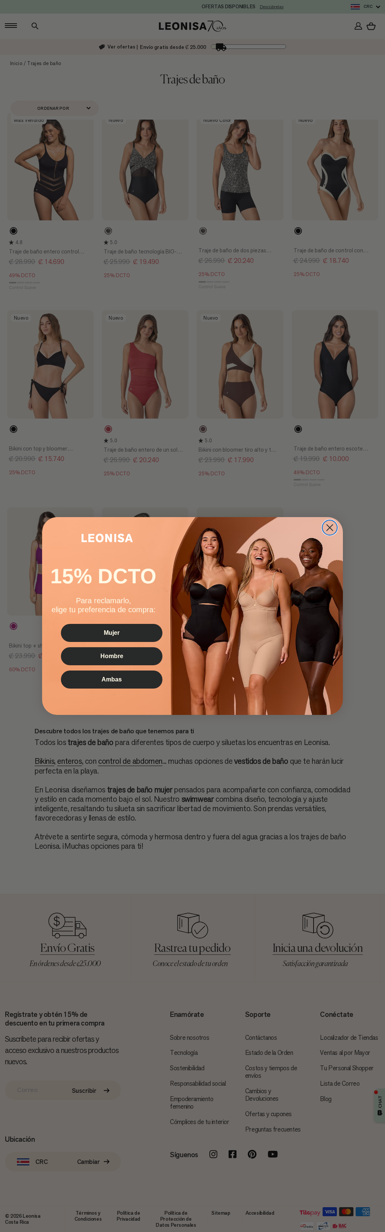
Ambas (112, 679)
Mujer (112, 633)
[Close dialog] (329, 527)
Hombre (111, 656)
